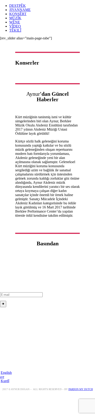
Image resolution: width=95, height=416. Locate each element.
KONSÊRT (18, 14)
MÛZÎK (15, 18)
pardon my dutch (80, 389)
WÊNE (14, 22)
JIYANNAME (20, 10)
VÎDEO (15, 26)
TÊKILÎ (15, 30)
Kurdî (5, 381)
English (6, 373)
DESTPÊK (17, 6)
